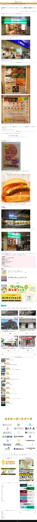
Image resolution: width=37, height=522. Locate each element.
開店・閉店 (35, 11)
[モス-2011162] (15, 240)
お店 (1, 490)
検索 (34, 354)
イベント (2, 494)
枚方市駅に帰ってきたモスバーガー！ (7, 251)
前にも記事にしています (18, 36)
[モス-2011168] (15, 187)
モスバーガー (9, 308)
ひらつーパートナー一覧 (4, 466)
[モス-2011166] (15, 79)
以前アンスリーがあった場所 (6, 38)
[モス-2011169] (11, 155)
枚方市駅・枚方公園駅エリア (24, 308)
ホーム (2, 484)
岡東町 (14, 308)
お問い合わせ (2, 500)
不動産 (2, 498)
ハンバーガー (4, 308)
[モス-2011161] (15, 48)
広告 (1, 499)
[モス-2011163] (15, 25)
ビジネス (2, 495)
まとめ (2, 489)
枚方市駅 (17, 308)
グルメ (2, 488)
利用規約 (2, 513)
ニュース (2, 485)
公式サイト (6, 265)
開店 (30, 308)
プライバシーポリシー (4, 514)
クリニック (2, 493)
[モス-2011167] (15, 108)
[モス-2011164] (15, 218)
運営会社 (2, 515)
